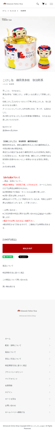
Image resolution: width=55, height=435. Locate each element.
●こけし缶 (13, 11)
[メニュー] (51, 4)
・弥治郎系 (22, 11)
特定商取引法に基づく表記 (13, 272)
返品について (8, 265)
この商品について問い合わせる (15, 279)
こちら (40, 213)
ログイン (8, 392)
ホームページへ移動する (15, 412)
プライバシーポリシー (14, 372)
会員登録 (8, 385)
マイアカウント (11, 378)
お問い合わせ (10, 405)
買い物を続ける (9, 286)
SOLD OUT (27, 248)
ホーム (4, 11)
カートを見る (10, 398)
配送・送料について (13, 345)
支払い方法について (13, 358)
